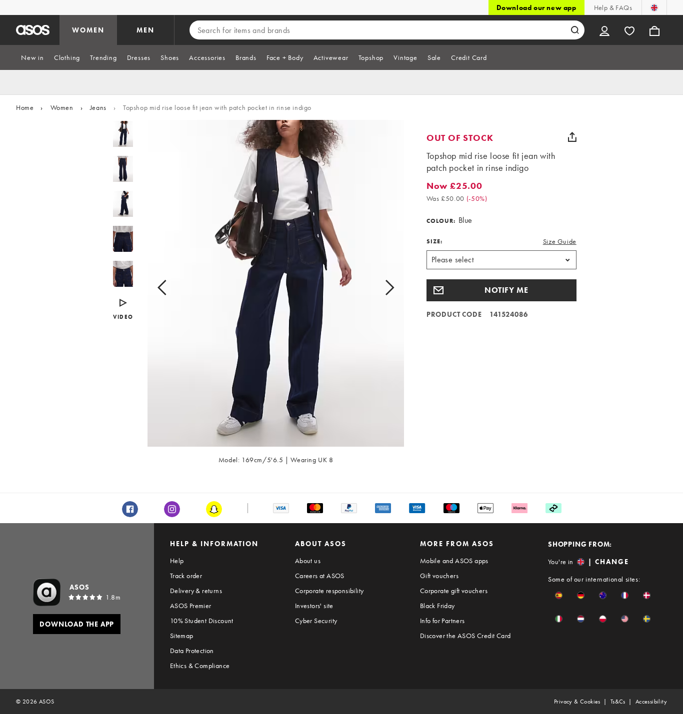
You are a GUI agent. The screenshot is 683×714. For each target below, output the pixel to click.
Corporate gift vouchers (454, 590)
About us (307, 560)
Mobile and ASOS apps (454, 560)
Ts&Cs (618, 702)
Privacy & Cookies (577, 702)
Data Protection (192, 650)
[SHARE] (573, 136)
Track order (186, 575)
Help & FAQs (613, 7)
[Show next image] (378, 287)
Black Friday (437, 605)
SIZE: (434, 241)
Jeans (98, 107)
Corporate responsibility (329, 590)
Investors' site (314, 605)
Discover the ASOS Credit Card (465, 635)
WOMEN (88, 29)
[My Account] (604, 30)
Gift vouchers (439, 575)
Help (177, 560)
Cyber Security (316, 620)
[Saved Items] (629, 30)
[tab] (32, 57)
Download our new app (536, 7)
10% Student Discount (202, 620)
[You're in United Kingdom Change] (654, 7)
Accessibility (651, 702)
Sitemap (182, 635)
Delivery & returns (196, 590)
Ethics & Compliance (200, 665)
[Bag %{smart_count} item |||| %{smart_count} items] (654, 30)
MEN (145, 29)
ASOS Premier (191, 605)
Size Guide (559, 241)
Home (25, 107)
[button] (501, 290)
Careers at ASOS (319, 575)
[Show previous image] (173, 287)
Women (62, 107)
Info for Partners (442, 620)
